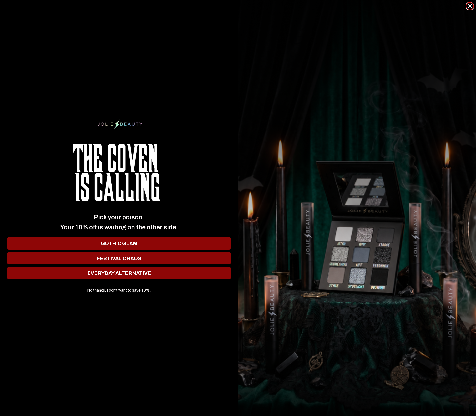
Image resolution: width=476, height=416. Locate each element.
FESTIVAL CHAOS (119, 258)
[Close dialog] (470, 6)
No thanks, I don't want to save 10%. (119, 290)
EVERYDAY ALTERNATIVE (119, 273)
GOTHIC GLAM (119, 243)
